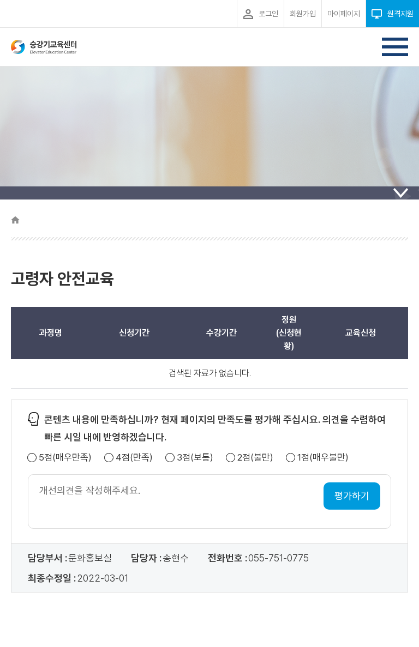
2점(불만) (255, 457)
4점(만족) (134, 457)
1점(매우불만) (323, 457)
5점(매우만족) (65, 457)
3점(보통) (195, 457)
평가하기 (351, 495)
